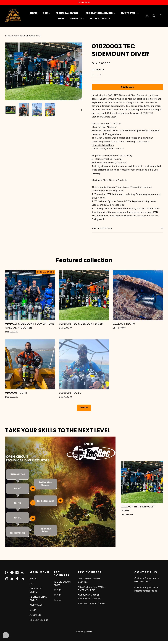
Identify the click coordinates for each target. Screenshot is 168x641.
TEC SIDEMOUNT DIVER (63, 583)
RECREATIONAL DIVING (99, 13)
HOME (33, 13)
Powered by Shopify (84, 632)
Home (7, 36)
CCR (45, 13)
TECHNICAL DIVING (67, 13)
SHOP (61, 18)
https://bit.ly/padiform (103, 145)
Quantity (98, 70)
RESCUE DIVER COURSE (91, 603)
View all (84, 407)
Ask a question (102, 228)
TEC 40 (57, 590)
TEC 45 (57, 595)
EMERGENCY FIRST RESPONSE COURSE (89, 597)
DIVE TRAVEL (128, 13)
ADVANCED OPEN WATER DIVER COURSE (92, 588)
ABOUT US (76, 18)
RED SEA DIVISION (100, 18)
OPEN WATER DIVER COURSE (89, 580)
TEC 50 (57, 600)
